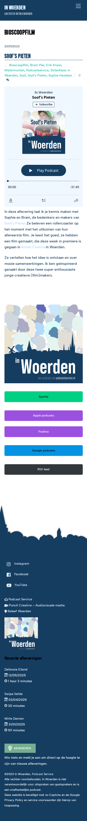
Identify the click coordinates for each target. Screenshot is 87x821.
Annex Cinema (33, 247)
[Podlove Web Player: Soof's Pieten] (43, 146)
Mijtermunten (14, 70)
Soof (22, 75)
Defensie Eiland (15, 669)
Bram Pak (37, 65)
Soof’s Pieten (17, 56)
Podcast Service (20, 599)
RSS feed (43, 469)
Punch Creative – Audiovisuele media (36, 605)
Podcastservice (37, 70)
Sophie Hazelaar (60, 75)
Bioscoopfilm (18, 65)
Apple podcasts (43, 415)
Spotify (43, 396)
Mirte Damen (14, 718)
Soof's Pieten (37, 75)
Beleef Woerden (19, 611)
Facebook (21, 574)
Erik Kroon (53, 65)
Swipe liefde (13, 694)
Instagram (21, 564)
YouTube (20, 585)
